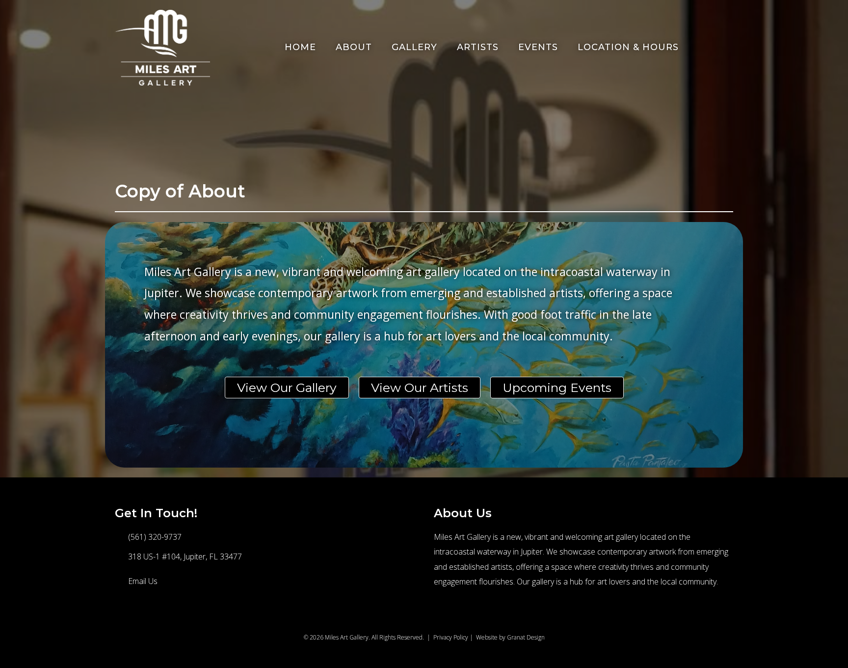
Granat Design (526, 637)
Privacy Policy (450, 637)
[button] (129, 617)
